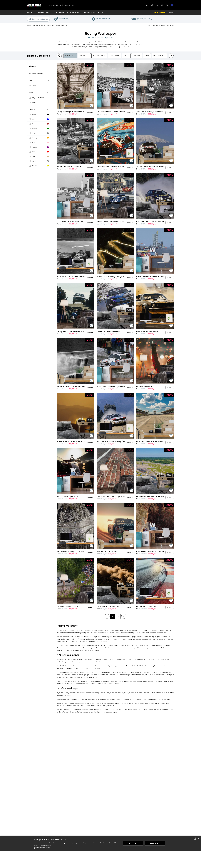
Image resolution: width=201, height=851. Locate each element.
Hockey (136, 56)
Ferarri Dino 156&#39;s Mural (69, 166)
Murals (31, 12)
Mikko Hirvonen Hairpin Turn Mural (71, 551)
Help (100, 12)
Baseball (84, 56)
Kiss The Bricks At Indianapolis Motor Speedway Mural (119, 496)
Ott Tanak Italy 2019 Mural (108, 606)
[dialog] (100, 843)
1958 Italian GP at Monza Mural (70, 221)
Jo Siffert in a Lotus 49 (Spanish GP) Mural (74, 276)
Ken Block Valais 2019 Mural (108, 331)
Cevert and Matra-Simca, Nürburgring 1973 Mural (157, 276)
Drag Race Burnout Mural (147, 331)
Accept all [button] (133, 843)
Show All (70, 56)
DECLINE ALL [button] (155, 843)
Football (114, 56)
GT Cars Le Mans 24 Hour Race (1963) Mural (115, 111)
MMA (147, 56)
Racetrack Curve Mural (146, 606)
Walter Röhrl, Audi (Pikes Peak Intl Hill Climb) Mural (78, 441)
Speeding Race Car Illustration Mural (112, 166)
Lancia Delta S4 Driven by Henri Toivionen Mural (117, 386)
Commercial (73, 12)
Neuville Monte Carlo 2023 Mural (150, 551)
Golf (126, 56)
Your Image (58, 12)
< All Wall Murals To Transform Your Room (161, 25)
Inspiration (89, 12)
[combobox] (195, 838)
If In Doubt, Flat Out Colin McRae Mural (152, 221)
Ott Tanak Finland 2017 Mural (69, 606)
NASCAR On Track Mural (107, 551)
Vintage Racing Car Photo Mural (70, 111)
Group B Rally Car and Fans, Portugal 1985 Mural (77, 331)
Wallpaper (43, 12)
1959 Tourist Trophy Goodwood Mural (152, 111)
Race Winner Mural (144, 386)
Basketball (99, 56)
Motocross (159, 56)
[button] (77, 847)
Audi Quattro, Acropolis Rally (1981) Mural (114, 441)
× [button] (198, 838)
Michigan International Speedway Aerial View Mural (158, 496)
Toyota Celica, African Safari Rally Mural (153, 166)
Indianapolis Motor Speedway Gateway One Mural (157, 441)
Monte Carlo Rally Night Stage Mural (112, 276)
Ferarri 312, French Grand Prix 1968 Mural (74, 386)
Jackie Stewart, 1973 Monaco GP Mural (113, 221)
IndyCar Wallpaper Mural (67, 496)
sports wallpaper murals (89, 709)
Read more (47, 845)
